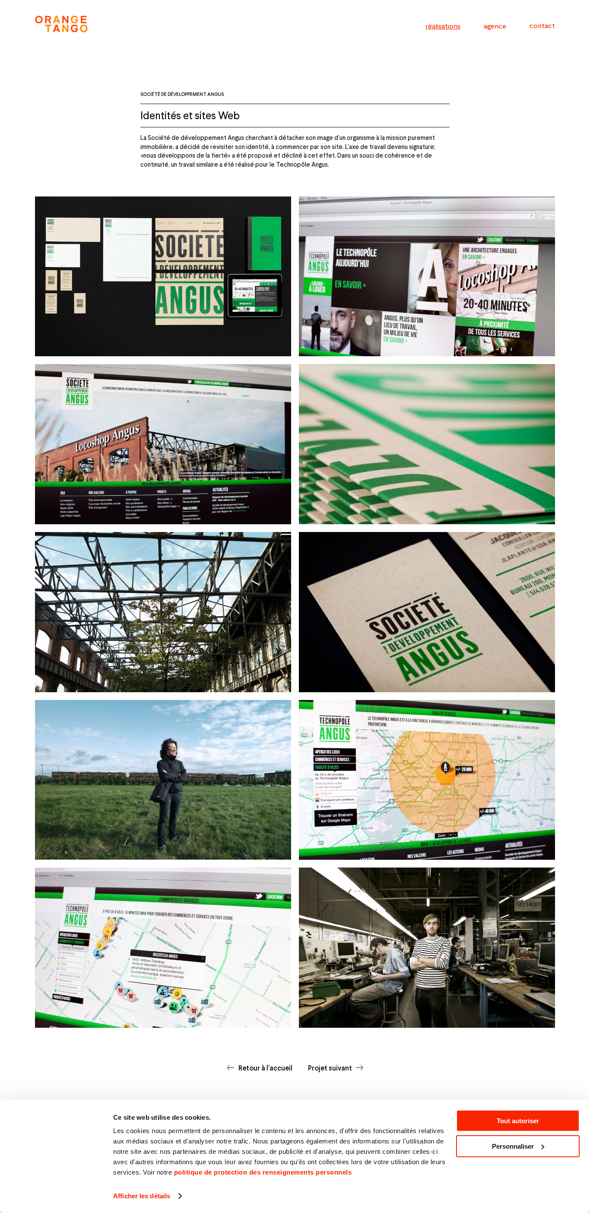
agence (495, 26)
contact (542, 25)
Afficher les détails (141, 1196)
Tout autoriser (518, 1120)
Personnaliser (513, 1146)
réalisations (442, 26)
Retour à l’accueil (265, 1068)
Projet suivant (330, 1068)
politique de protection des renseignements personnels (263, 1172)
